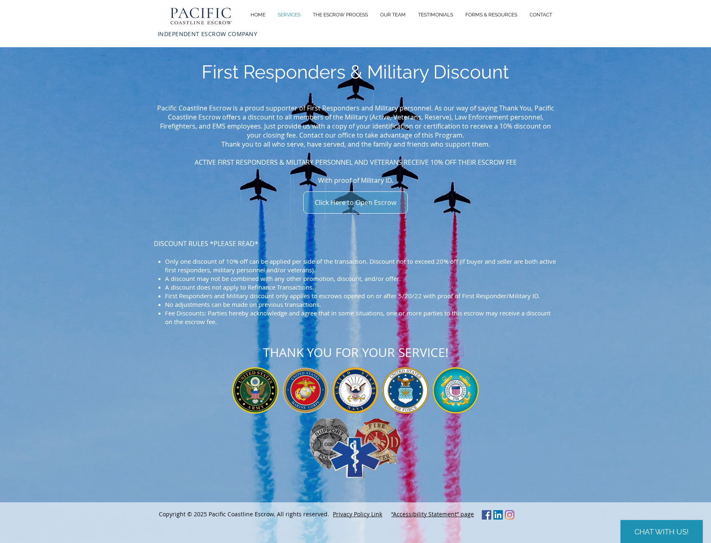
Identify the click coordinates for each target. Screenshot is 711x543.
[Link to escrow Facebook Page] (486, 515)
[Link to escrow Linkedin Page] (498, 515)
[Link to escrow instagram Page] (509, 515)
